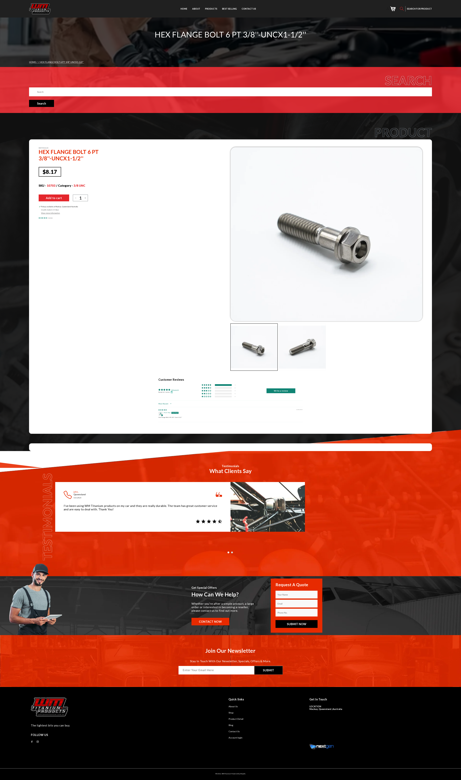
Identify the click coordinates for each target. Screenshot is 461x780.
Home (32, 62)
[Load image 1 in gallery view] (254, 347)
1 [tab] (228, 553)
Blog (231, 725)
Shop (231, 712)
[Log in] (387, 8)
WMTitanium (226, 774)
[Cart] (393, 8)
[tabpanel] (230, 509)
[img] (162, 410)
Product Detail (236, 719)
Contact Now (210, 621)
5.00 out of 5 (175, 390)
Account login (236, 737)
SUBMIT (268, 670)
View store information (50, 213)
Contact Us (234, 731)
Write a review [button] (281, 391)
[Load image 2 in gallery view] (302, 347)
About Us (233, 706)
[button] (402, 8)
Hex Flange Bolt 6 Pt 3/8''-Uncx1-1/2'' (62, 62)
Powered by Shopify (238, 774)
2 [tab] (232, 553)
